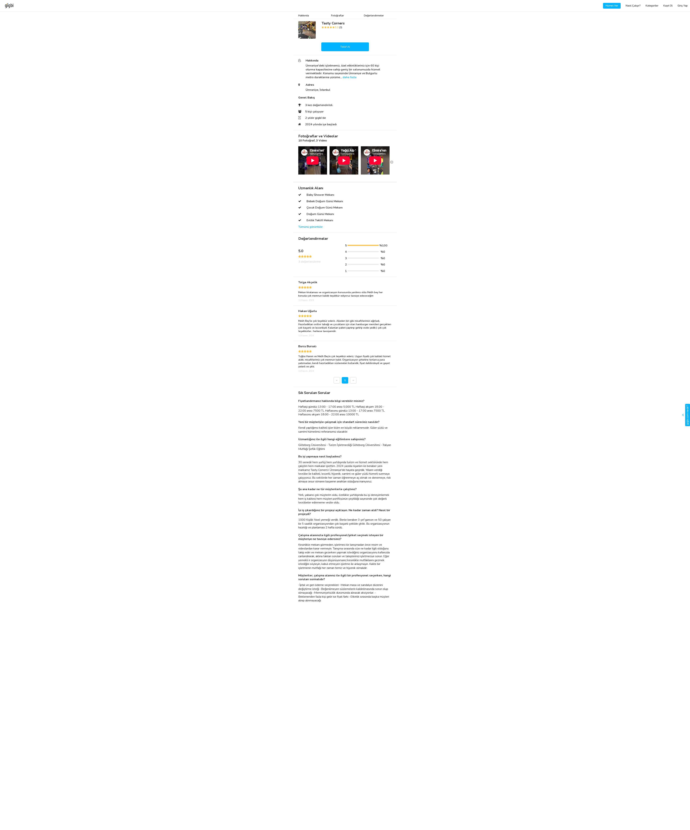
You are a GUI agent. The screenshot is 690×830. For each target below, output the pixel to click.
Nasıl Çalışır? (633, 5)
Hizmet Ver (612, 5)
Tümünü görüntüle (310, 227)
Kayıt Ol (668, 5)
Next (392, 162)
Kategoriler (652, 5)
